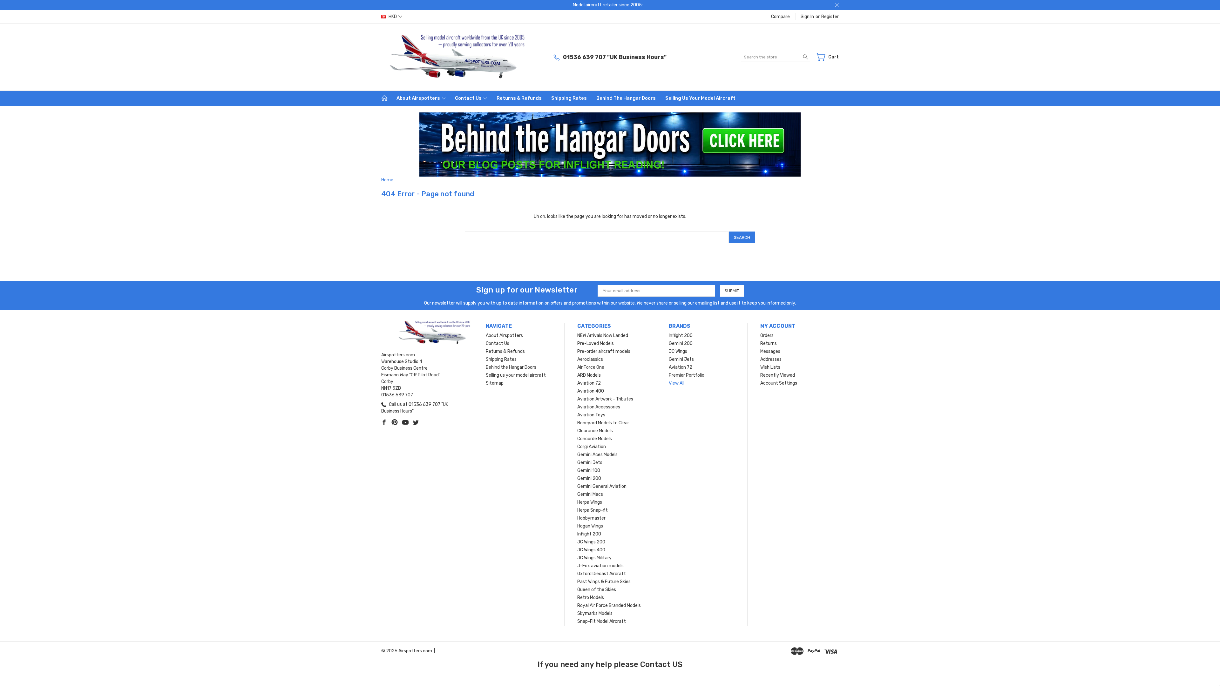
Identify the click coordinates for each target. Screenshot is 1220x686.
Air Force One (590, 367)
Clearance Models (595, 431)
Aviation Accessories (598, 407)
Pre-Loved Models (595, 343)
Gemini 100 (588, 470)
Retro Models (590, 597)
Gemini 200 (589, 478)
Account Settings (778, 383)
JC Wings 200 (591, 542)
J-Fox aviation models (600, 565)
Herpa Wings (589, 502)
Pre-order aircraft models (603, 351)
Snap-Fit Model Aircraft (601, 621)
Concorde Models (594, 438)
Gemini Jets (589, 462)
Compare (780, 16)
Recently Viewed (777, 375)
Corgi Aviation (591, 446)
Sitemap (495, 383)
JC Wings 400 (591, 550)
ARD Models (589, 375)
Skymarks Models (595, 613)
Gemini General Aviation (602, 486)
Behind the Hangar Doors (626, 98)
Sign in (807, 16)
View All (676, 383)
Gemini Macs (590, 494)
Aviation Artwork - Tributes (605, 399)
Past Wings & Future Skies (604, 581)
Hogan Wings (590, 526)
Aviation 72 (589, 383)
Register (830, 16)
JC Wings (678, 351)
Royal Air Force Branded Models (609, 605)
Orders (767, 335)
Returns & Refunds (519, 98)
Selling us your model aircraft (700, 98)
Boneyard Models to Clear (603, 423)
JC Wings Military (594, 558)
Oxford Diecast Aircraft (601, 573)
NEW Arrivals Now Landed (602, 335)
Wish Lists (770, 367)
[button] (610, 144)
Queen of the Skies (596, 589)
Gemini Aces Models (597, 454)
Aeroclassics (590, 359)
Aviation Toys (591, 415)
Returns (768, 343)
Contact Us (469, 98)
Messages (770, 351)
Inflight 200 (589, 534)
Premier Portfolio (686, 375)
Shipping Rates (569, 98)
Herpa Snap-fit (592, 510)
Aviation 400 (590, 391)
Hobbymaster (591, 518)
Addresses (771, 359)
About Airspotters (418, 98)
